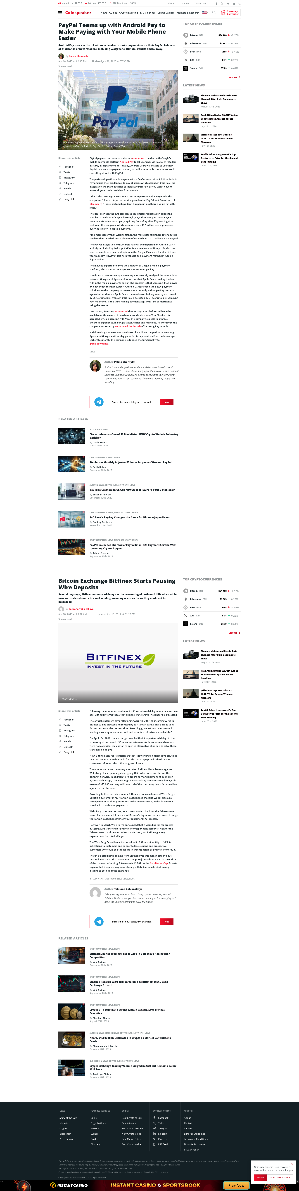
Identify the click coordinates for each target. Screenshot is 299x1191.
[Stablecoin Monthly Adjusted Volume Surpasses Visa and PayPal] (71, 464)
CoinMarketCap (159, 863)
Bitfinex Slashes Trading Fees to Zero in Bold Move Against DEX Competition (130, 955)
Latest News (194, 85)
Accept (260, 1178)
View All (233, 77)
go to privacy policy (280, 1178)
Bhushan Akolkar (102, 494)
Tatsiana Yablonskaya (81, 608)
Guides (113, 12)
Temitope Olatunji (102, 1074)
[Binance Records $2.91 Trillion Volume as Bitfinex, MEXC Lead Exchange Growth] (71, 984)
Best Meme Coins (131, 1139)
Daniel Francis (100, 442)
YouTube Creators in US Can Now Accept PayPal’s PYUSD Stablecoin (132, 490)
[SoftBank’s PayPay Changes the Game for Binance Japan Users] (71, 520)
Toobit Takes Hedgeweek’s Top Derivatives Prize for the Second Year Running (219, 158)
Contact (185, 3)
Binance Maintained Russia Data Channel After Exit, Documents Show (219, 99)
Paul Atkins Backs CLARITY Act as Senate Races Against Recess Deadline (219, 119)
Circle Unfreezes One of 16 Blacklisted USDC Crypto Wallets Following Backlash (134, 436)
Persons (95, 1128)
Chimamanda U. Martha (105, 1046)
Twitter (67, 172)
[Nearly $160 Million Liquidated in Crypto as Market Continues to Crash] (71, 1040)
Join (167, 402)
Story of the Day (129, 512)
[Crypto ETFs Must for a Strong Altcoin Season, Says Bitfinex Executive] (71, 1012)
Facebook (69, 166)
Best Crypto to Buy (132, 1117)
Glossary (95, 1144)
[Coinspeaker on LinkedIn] (234, 3)
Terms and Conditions (196, 1139)
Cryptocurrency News (101, 457)
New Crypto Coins (131, 1133)
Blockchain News (99, 429)
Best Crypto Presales (133, 1128)
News (104, 12)
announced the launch (128, 326)
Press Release (66, 1139)
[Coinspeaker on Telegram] (228, 3)
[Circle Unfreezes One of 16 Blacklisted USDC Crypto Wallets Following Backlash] (71, 436)
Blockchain (65, 1133)
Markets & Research (188, 12)
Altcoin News (97, 485)
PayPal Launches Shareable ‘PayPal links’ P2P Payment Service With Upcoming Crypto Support (133, 546)
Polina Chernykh (78, 55)
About (171, 3)
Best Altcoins (129, 1123)
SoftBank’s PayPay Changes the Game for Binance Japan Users (130, 517)
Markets (63, 1123)
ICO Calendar (147, 12)
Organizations (98, 1123)
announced (138, 158)
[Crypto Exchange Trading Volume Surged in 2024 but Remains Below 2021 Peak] (71, 1068)
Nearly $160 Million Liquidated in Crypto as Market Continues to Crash (130, 1039)
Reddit (67, 188)
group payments (99, 343)
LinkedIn (69, 193)
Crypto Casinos (166, 12)
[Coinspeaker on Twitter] (222, 3)
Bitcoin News (97, 878)
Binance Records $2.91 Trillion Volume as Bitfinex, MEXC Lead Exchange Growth (129, 983)
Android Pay (126, 161)
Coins (94, 1117)
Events (94, 1133)
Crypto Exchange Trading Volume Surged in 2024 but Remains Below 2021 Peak (133, 1067)
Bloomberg (96, 203)
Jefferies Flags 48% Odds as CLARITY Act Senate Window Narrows (217, 138)
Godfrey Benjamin (102, 522)
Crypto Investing (128, 12)
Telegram (69, 183)
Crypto (63, 1128)
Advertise (201, 3)
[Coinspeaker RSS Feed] (239, 3)
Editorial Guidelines (194, 1133)
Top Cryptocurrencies (203, 23)
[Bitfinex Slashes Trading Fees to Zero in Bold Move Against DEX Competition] (71, 956)
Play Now (236, 1185)
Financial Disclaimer (195, 1144)
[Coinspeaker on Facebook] (216, 3)
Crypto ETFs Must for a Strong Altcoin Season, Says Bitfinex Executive (127, 1011)
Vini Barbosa (99, 961)
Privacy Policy (191, 1149)
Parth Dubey (99, 467)
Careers (188, 1128)
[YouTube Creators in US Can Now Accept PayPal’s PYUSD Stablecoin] (71, 492)
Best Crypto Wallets (132, 1144)
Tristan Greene (101, 553)
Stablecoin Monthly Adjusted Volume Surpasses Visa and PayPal (130, 462)
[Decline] (291, 1163)
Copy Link (69, 199)
